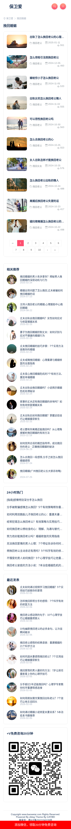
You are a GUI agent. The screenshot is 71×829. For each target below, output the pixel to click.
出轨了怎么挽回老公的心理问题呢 (49, 37)
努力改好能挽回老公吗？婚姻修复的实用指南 (33, 536)
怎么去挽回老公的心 (41, 139)
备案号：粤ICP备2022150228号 (35, 820)
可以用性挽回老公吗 (41, 119)
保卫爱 (15, 6)
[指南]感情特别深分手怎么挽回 (24, 499)
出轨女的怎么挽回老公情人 (45, 98)
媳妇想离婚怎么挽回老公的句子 (48, 221)
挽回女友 (37, 166)
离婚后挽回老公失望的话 (44, 201)
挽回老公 (37, 43)
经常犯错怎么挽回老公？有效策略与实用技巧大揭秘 (37, 521)
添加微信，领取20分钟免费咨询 (35, 825)
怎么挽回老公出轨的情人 (44, 180)
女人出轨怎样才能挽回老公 (45, 160)
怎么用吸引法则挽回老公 (44, 57)
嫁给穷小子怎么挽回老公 (44, 78)
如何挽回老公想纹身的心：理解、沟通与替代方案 (36, 529)
